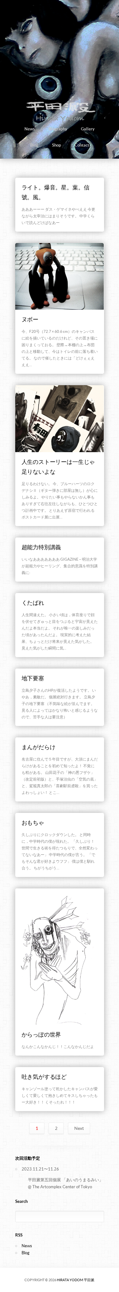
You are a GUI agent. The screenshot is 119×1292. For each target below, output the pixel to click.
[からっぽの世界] (59, 956)
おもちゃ (33, 822)
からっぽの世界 (41, 1034)
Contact (82, 145)
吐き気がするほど (44, 1076)
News (29, 129)
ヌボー (30, 319)
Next (79, 1128)
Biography (58, 129)
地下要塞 (33, 678)
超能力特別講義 (41, 547)
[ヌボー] (59, 276)
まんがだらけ (39, 747)
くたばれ (33, 602)
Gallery (88, 129)
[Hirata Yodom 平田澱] (59, 122)
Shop (56, 145)
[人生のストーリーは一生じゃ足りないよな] (59, 418)
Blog (34, 145)
